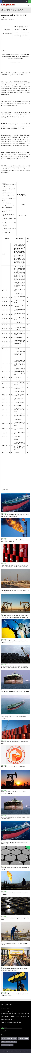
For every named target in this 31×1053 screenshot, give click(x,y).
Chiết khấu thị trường (23, 1038)
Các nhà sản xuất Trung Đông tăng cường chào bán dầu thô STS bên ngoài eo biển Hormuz (14, 843)
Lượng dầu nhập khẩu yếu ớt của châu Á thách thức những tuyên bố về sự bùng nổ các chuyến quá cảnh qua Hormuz (14, 667)
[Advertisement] (15, 470)
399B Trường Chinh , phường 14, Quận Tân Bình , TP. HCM (15, 1013)
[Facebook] (1, 1)
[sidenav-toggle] (28, 5)
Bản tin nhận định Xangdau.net (9, 1041)
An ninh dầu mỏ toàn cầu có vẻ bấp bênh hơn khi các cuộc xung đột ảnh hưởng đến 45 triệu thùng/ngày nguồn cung (14, 566)
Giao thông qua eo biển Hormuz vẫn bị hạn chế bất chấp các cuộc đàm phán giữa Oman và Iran (15, 515)
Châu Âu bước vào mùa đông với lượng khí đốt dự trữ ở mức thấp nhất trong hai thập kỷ (15, 540)
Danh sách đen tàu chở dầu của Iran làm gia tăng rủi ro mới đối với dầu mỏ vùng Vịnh (15, 818)
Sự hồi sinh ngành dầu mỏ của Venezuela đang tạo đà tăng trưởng (14, 742)
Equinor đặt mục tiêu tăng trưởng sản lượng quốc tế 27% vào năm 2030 (15, 868)
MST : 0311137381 (5, 1008)
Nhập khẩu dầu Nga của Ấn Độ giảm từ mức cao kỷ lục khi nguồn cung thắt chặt (14, 994)
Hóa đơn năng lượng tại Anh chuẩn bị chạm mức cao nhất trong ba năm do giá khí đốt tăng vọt (14, 969)
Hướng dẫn (3, 1031)
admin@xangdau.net (7, 1011)
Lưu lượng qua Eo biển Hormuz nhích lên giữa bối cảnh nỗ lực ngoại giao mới (15, 717)
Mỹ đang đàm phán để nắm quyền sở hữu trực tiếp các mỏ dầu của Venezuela (15, 591)
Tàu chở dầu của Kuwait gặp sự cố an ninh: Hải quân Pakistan (15, 691)
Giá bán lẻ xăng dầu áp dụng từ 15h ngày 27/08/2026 (13, 766)
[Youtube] (3, 1)
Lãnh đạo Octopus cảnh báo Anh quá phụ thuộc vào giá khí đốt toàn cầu (14, 893)
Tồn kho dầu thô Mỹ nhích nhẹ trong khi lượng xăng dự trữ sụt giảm (15, 918)
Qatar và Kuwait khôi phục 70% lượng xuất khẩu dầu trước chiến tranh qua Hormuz (14, 641)
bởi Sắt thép (4, 19)
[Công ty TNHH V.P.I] (8, 5)
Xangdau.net (16, 1051)
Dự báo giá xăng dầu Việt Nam (9, 1038)
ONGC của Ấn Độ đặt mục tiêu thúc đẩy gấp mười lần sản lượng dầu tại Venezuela (14, 792)
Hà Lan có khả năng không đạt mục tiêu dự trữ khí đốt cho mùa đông (14, 944)
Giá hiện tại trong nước (7, 1045)
